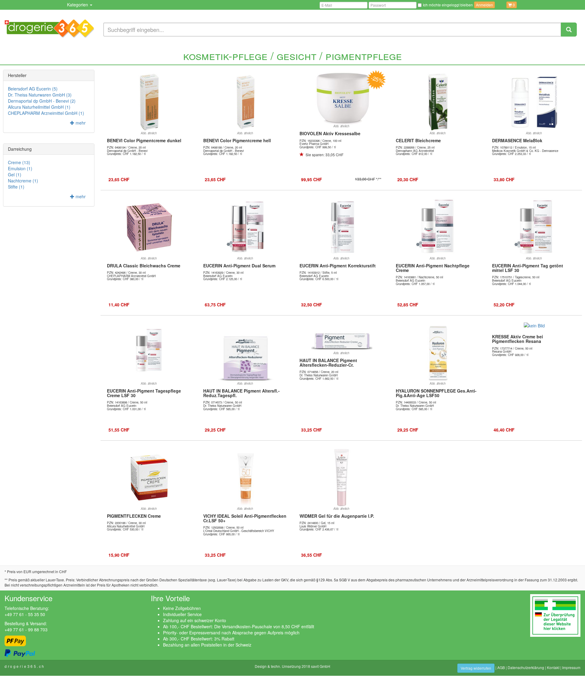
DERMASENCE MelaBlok (517, 140)
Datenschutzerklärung (526, 667)
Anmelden (484, 4)
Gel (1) (14, 174)
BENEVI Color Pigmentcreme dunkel (144, 140)
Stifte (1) (16, 187)
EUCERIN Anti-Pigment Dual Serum (239, 266)
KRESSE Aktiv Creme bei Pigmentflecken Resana (517, 338)
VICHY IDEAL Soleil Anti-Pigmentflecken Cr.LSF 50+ (244, 518)
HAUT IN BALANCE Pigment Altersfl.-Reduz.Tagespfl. (241, 393)
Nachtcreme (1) (23, 181)
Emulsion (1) (20, 168)
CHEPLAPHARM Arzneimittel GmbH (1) (46, 113)
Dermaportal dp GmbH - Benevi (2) (42, 101)
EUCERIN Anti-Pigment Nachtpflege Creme (433, 268)
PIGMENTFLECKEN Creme (134, 516)
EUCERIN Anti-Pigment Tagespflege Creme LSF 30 (144, 393)
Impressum (571, 667)
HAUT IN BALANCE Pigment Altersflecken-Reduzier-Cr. (328, 362)
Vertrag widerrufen (476, 668)
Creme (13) (19, 162)
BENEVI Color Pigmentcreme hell (237, 140)
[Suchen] (569, 30)
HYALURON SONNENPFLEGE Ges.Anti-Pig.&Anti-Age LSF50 (436, 393)
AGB (501, 667)
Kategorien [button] (78, 5)
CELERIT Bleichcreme (418, 140)
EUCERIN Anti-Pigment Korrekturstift (338, 266)
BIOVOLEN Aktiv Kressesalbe (330, 133)
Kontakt (553, 667)
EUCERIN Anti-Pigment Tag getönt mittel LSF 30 (527, 268)
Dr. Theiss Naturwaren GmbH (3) (40, 95)
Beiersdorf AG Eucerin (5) (33, 89)
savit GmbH (320, 666)
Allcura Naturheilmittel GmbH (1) (39, 107)
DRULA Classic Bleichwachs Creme (143, 266)
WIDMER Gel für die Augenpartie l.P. (337, 516)
